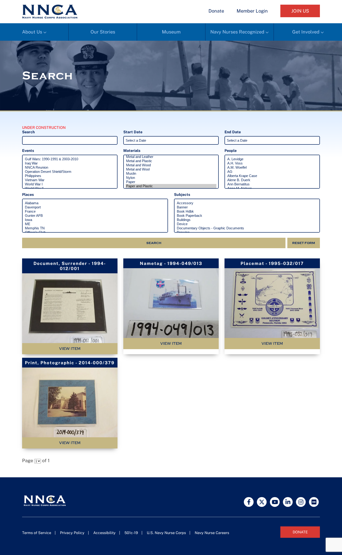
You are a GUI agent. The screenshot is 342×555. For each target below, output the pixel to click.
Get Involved (305, 32)
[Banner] (247, 207)
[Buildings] (247, 220)
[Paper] (171, 182)
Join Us (300, 11)
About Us (32, 32)
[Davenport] (95, 207)
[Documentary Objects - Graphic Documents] (247, 228)
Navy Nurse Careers (212, 533)
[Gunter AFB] (95, 216)
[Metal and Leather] (171, 157)
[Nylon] (171, 178)
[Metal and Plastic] (171, 161)
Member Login (252, 11)
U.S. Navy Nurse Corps (166, 533)
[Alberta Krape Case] (272, 176)
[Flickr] (314, 502)
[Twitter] (262, 502)
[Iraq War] (69, 163)
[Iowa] (95, 220)
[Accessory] (247, 203)
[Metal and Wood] (171, 165)
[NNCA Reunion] (69, 167)
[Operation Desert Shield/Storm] (69, 172)
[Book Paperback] (247, 216)
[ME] (95, 224)
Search (153, 243)
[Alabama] (95, 203)
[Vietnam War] (69, 180)
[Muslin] (171, 173)
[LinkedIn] (288, 502)
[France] (95, 211)
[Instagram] (301, 502)
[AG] (272, 172)
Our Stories (103, 32)
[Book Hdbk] (247, 211)
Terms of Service (36, 533)
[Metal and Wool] (171, 169)
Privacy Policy (72, 533)
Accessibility (104, 533)
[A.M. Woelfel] (272, 167)
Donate (216, 11)
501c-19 (131, 533)
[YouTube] (275, 502)
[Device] (247, 224)
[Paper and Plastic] (171, 186)
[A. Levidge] (272, 159)
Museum (171, 32)
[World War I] (69, 184)
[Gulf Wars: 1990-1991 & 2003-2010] (69, 159)
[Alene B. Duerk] (272, 180)
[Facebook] (249, 502)
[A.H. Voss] (272, 163)
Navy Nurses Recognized (237, 32)
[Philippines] (69, 176)
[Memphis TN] (95, 228)
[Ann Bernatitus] (272, 184)
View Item (69, 349)
